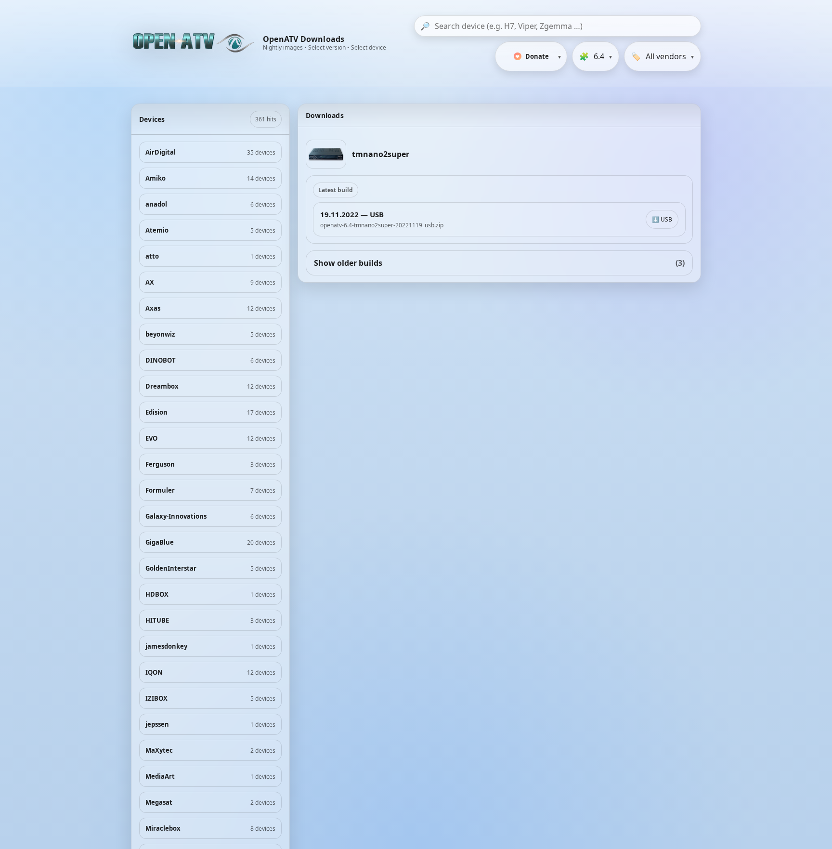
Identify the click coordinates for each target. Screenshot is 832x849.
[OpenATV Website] (194, 43)
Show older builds (499, 263)
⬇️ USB (662, 219)
